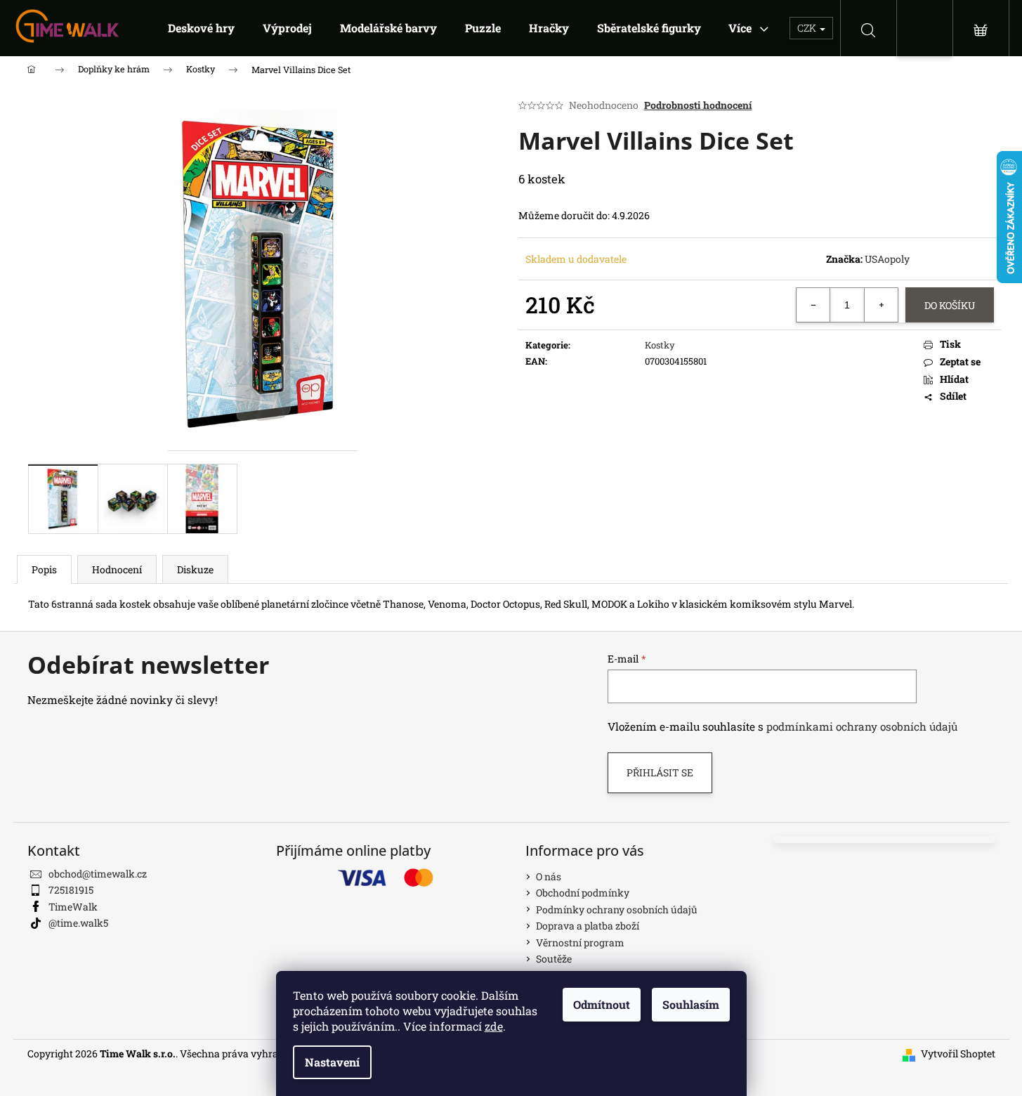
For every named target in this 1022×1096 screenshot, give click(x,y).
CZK (807, 27)
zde (494, 1026)
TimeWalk (73, 906)
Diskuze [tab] (195, 569)
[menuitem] (201, 28)
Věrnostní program (580, 942)
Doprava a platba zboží (587, 925)
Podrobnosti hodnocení (698, 105)
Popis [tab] (44, 569)
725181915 (70, 889)
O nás (548, 876)
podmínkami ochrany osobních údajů (861, 726)
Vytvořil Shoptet (958, 1053)
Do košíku (949, 305)
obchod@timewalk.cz (97, 873)
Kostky (660, 345)
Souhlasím (690, 1004)
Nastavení (332, 1062)
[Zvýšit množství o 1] (881, 305)
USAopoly (887, 259)
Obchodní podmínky (582, 892)
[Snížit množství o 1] (813, 305)
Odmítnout (601, 1004)
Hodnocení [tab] (117, 569)
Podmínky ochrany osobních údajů (616, 909)
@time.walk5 (78, 922)
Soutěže (554, 958)
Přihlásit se (660, 772)
